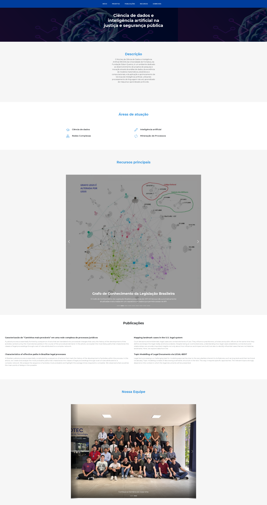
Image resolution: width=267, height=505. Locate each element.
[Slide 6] (137, 306)
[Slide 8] (144, 306)
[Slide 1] (118, 306)
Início (105, 4)
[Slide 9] (148, 306)
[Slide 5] (133, 306)
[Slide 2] (122, 306)
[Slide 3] (126, 306)
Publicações (130, 4)
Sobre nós (157, 4)
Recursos (144, 4)
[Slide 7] (141, 306)
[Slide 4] (129, 306)
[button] (69, 242)
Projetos (116, 4)
